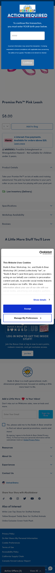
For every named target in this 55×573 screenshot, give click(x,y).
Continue (27, 62)
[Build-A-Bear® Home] (27, 8)
